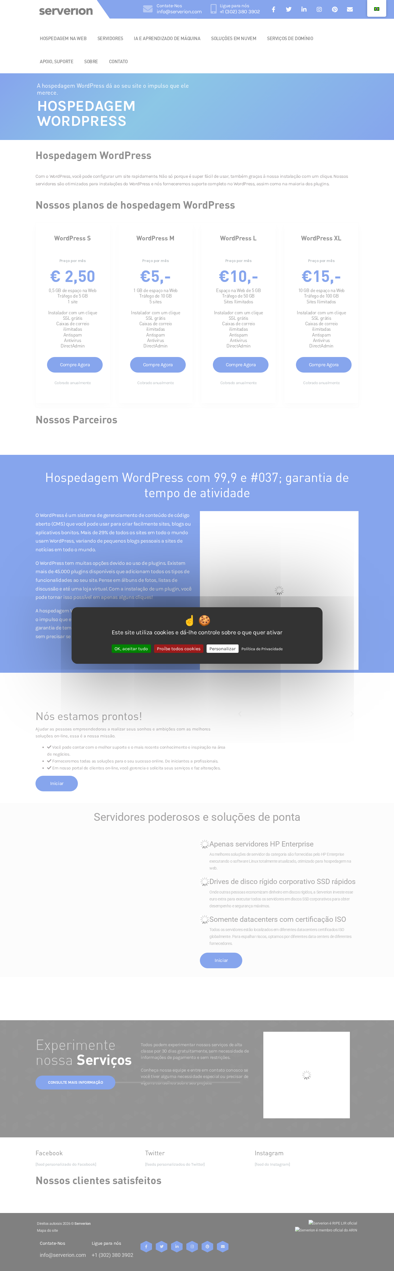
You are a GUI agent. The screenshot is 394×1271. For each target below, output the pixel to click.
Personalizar (222, 648)
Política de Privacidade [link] (262, 648)
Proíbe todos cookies (178, 648)
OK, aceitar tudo (131, 648)
